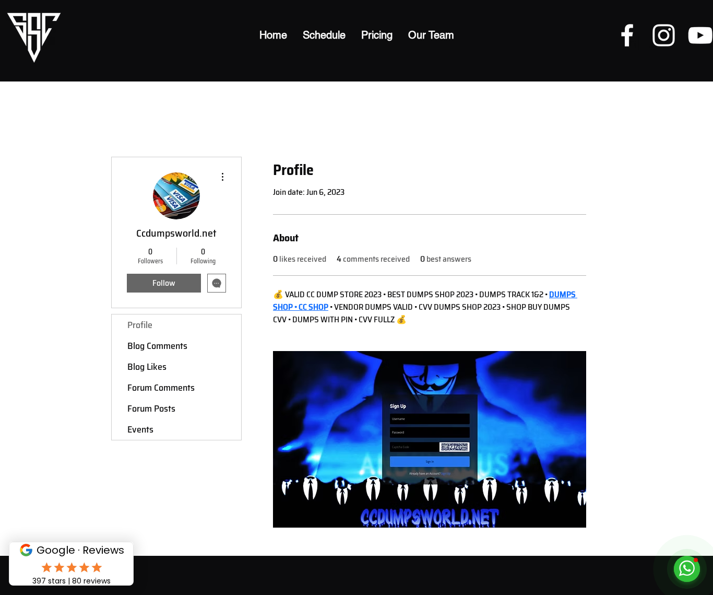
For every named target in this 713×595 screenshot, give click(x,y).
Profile (139, 325)
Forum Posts (151, 408)
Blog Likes (147, 366)
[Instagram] (664, 35)
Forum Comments (161, 387)
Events (140, 429)
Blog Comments (157, 346)
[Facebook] (627, 35)
